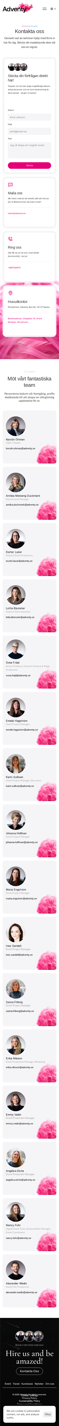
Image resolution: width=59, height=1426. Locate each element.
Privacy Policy (29, 1398)
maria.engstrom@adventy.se (22, 898)
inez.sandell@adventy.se (19, 954)
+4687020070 (14, 267)
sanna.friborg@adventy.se (20, 1011)
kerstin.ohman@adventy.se (20, 448)
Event (8, 1383)
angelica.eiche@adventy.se (21, 1179)
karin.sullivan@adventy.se (20, 786)
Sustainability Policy (29, 1401)
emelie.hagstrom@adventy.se (22, 729)
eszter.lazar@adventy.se (19, 561)
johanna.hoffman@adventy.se (22, 842)
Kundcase (27, 1383)
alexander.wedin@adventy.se (22, 1292)
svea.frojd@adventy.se (18, 675)
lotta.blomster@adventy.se (20, 617)
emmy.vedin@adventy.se (20, 1123)
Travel (16, 1383)
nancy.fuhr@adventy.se (19, 1238)
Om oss (49, 1383)
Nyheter (39, 1383)
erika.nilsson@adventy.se (19, 1067)
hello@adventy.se (17, 213)
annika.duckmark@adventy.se (22, 504)
